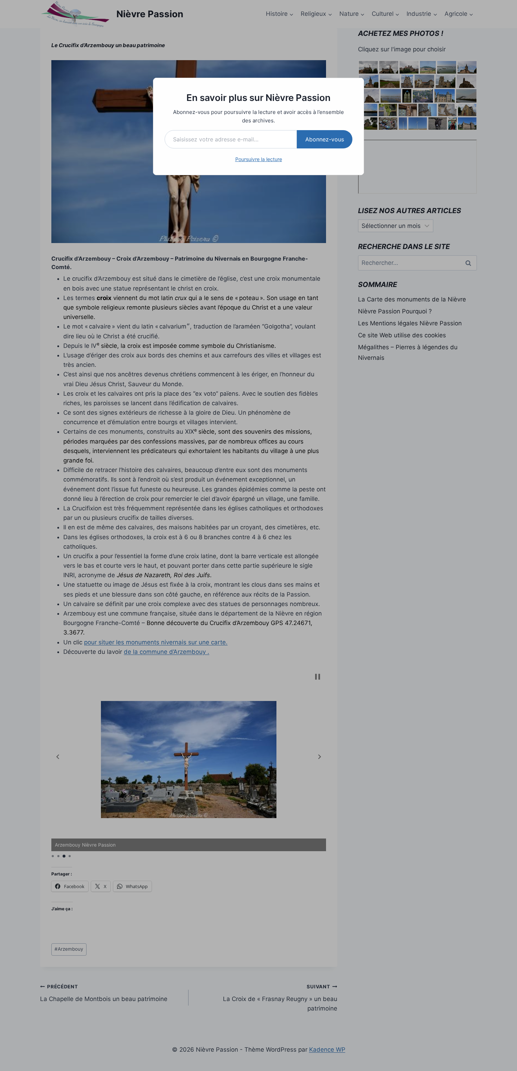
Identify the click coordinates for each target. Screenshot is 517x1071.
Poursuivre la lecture (258, 159)
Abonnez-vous (324, 139)
